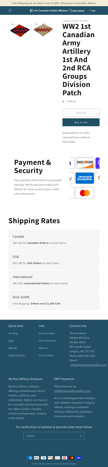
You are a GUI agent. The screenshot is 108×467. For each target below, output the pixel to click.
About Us (44, 348)
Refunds (12, 348)
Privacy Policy (46, 355)
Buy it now (81, 122)
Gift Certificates (47, 340)
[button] (10, 10)
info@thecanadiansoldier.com (88, 365)
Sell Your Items (47, 333)
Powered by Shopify (68, 464)
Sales (11, 340)
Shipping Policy (16, 355)
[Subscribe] (80, 436)
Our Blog (13, 333)
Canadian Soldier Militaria (49, 464)
